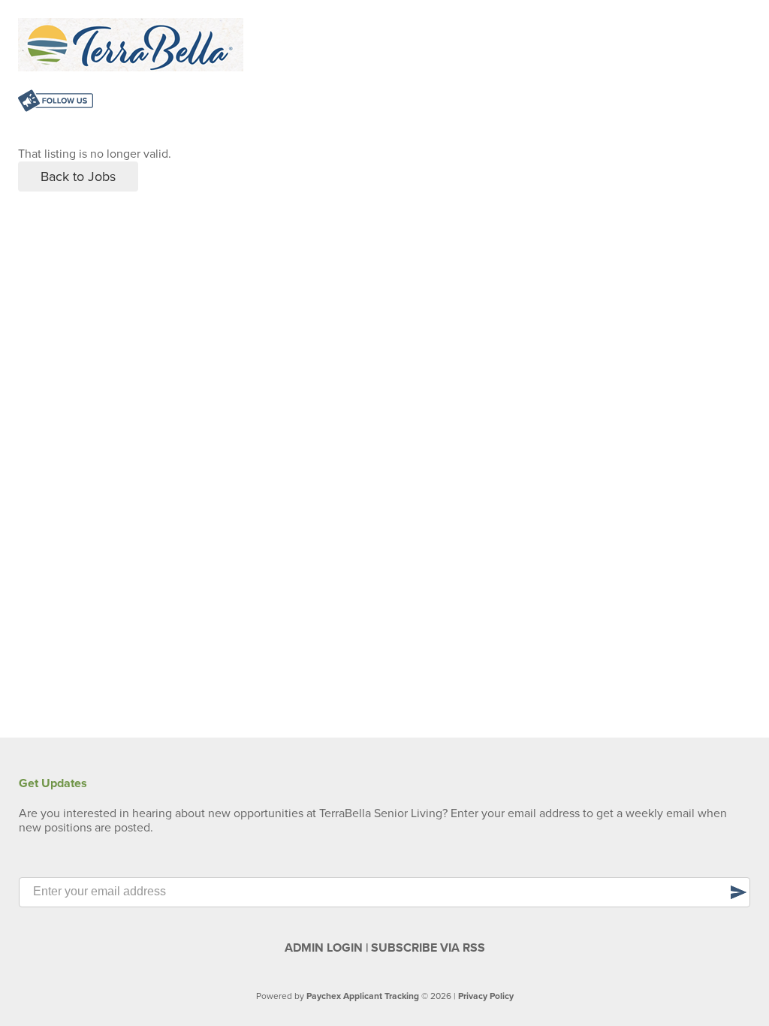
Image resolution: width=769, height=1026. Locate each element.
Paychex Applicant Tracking (362, 996)
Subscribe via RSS (428, 947)
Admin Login (324, 947)
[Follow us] (55, 102)
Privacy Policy (486, 996)
